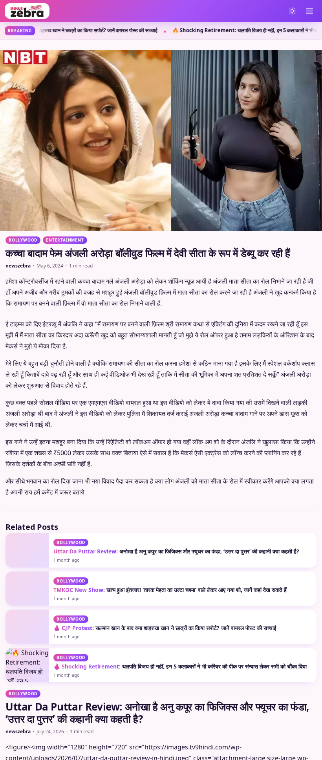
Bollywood (23, 240)
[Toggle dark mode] (292, 11)
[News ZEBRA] (143, 11)
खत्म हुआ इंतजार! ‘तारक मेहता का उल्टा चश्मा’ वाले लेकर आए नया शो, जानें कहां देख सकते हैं (170, 734)
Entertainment (65, 240)
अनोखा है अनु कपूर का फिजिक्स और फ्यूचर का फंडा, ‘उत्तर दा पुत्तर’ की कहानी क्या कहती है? (176, 696)
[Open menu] (309, 11)
